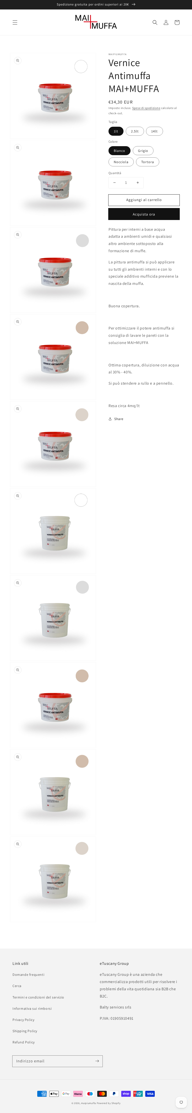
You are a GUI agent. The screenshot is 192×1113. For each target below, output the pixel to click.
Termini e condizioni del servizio (38, 997)
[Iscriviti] (97, 1061)
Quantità (114, 173)
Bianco (119, 150)
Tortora (147, 162)
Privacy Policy (23, 1019)
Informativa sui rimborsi (32, 1008)
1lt (116, 131)
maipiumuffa (88, 1103)
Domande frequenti (28, 974)
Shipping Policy (24, 1031)
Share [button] (119, 419)
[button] (15, 22)
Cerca (17, 986)
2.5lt (135, 131)
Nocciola (121, 162)
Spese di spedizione (146, 108)
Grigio (143, 150)
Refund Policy (23, 1042)
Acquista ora (144, 214)
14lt (154, 131)
